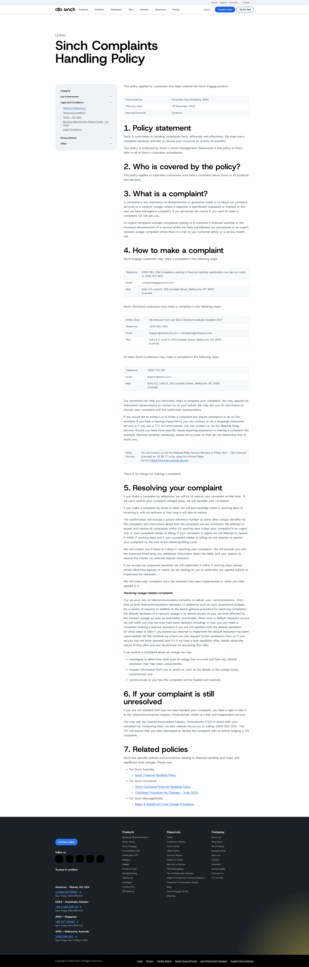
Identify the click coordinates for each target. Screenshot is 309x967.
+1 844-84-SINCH (66, 892)
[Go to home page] (65, 9)
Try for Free (217, 877)
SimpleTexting (129, 873)
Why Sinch (217, 841)
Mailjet (125, 864)
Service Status (174, 855)
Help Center (173, 850)
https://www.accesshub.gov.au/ (170, 460)
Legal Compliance (72, 129)
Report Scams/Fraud (186, 961)
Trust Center (173, 846)
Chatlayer (127, 882)
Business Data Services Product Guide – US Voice (85, 123)
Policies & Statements (74, 108)
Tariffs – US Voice (72, 117)
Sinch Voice (128, 841)
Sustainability (218, 868)
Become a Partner (176, 864)
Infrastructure (219, 850)
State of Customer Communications (186, 877)
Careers (216, 859)
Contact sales (225, 9)
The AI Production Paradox (180, 873)
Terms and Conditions (74, 112)
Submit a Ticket (175, 859)
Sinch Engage (129, 846)
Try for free (245, 9)
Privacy (150, 961)
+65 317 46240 (65, 921)
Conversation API (131, 850)
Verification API (130, 855)
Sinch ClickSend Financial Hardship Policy (163, 787)
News (170, 837)
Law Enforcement (70, 96)
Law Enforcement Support (213, 961)
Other (63, 143)
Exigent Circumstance (242, 961)
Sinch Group (218, 846)
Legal (140, 961)
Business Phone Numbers (135, 837)
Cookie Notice (164, 961)
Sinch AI (216, 855)
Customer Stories (176, 841)
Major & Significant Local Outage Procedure (164, 804)
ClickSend (127, 877)
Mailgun (126, 859)
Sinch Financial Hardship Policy (155, 775)
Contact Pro (128, 886)
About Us (216, 837)
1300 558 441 (64, 936)
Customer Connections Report (182, 882)
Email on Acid (129, 868)
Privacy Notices (68, 137)
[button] (213, 2)
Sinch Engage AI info (177, 891)
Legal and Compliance (72, 102)
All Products (128, 891)
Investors (216, 864)
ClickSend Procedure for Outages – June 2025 (166, 793)
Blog (169, 886)
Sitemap (171, 895)
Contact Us (217, 873)
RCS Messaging (175, 868)
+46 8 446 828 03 (66, 907)
